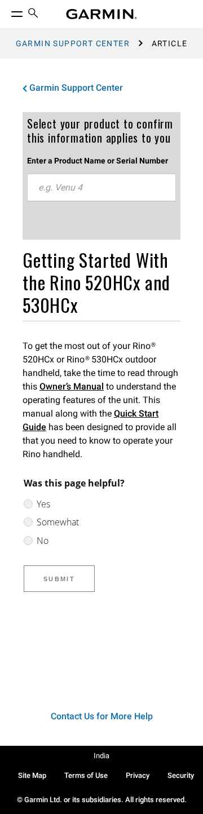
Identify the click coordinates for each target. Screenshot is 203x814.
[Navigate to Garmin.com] (101, 14)
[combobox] (101, 188)
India (101, 755)
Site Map (32, 775)
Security (180, 775)
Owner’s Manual (71, 386)
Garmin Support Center (73, 43)
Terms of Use (86, 775)
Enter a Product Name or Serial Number (97, 160)
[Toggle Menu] (7, 11)
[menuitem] (33, 14)
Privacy (137, 775)
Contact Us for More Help (102, 716)
